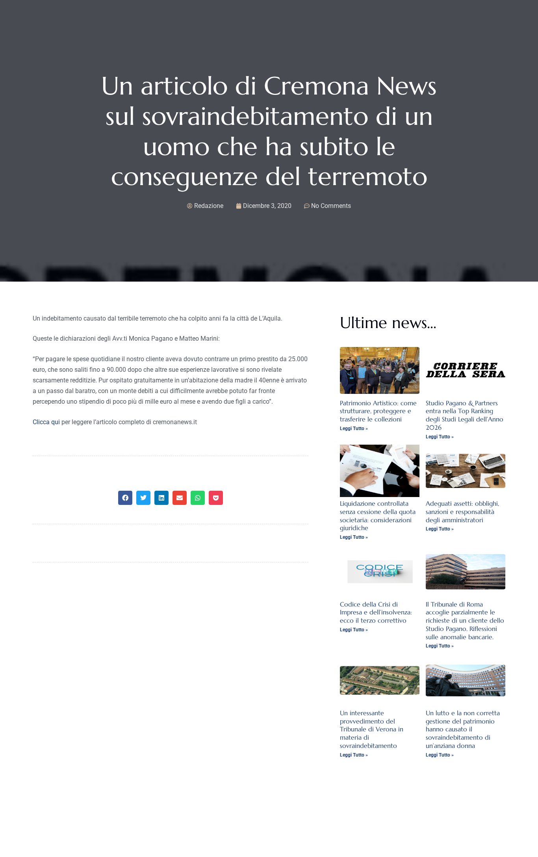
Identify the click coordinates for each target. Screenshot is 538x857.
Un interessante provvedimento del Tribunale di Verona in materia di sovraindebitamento (371, 729)
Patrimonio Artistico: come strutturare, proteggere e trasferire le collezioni (378, 411)
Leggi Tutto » (354, 428)
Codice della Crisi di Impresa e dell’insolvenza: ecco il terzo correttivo (376, 612)
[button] (125, 498)
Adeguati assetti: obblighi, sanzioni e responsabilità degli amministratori (462, 511)
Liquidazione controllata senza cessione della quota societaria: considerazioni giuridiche (378, 515)
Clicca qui (46, 422)
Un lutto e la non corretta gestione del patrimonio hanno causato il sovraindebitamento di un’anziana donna (463, 729)
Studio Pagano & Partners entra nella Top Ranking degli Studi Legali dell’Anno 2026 (464, 415)
